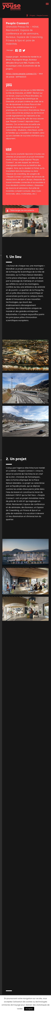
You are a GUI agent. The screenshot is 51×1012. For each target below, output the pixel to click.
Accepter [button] (29, 1009)
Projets (32, 15)
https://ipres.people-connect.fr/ (21, 74)
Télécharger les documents (22, 210)
